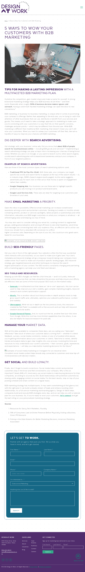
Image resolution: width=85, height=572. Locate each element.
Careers (33, 551)
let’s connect (65, 395)
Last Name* (57, 544)
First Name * (14, 449)
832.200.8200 (6, 550)
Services (24, 541)
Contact (33, 548)
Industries (25, 547)
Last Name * (48, 449)
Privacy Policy (34, 567)
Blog (23, 550)
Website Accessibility (45, 567)
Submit (15, 510)
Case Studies (33, 542)
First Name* (46, 544)
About (24, 544)
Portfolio (34, 546)
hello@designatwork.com (9, 553)
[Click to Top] (78, 559)
